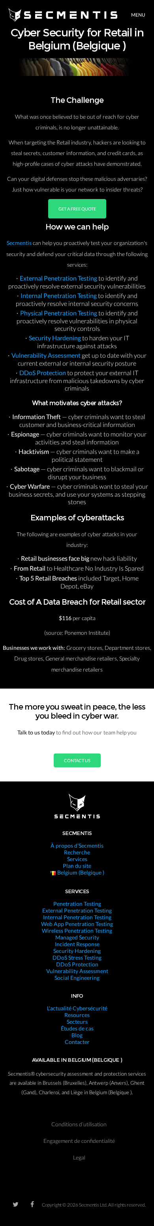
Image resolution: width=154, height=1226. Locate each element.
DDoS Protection (43, 372)
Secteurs (77, 1021)
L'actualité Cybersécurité (77, 1008)
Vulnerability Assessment (46, 355)
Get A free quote (77, 208)
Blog (77, 1035)
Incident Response (77, 944)
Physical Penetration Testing (59, 313)
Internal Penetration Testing (59, 295)
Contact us (77, 760)
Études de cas (77, 1028)
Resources (77, 1015)
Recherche (77, 852)
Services (77, 859)
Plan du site (77, 865)
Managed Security (77, 937)
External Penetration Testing (59, 278)
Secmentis (20, 242)
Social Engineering (77, 977)
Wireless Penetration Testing (77, 930)
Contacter (77, 1041)
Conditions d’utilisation (79, 1124)
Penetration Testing (77, 903)
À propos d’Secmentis (77, 845)
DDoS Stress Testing (77, 957)
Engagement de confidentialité (79, 1140)
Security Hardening (55, 338)
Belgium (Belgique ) (80, 872)
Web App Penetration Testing (77, 923)
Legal (79, 1157)
